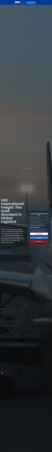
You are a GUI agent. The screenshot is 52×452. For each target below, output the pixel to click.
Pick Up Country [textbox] (35, 217)
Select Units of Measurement (37, 225)
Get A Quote (6, 252)
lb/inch (38, 227)
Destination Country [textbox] (36, 221)
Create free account (31, 2)
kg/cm (33, 227)
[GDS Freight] (17, 2)
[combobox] (39, 217)
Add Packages (39, 234)
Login (24, 2)
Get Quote (39, 237)
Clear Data (39, 241)
